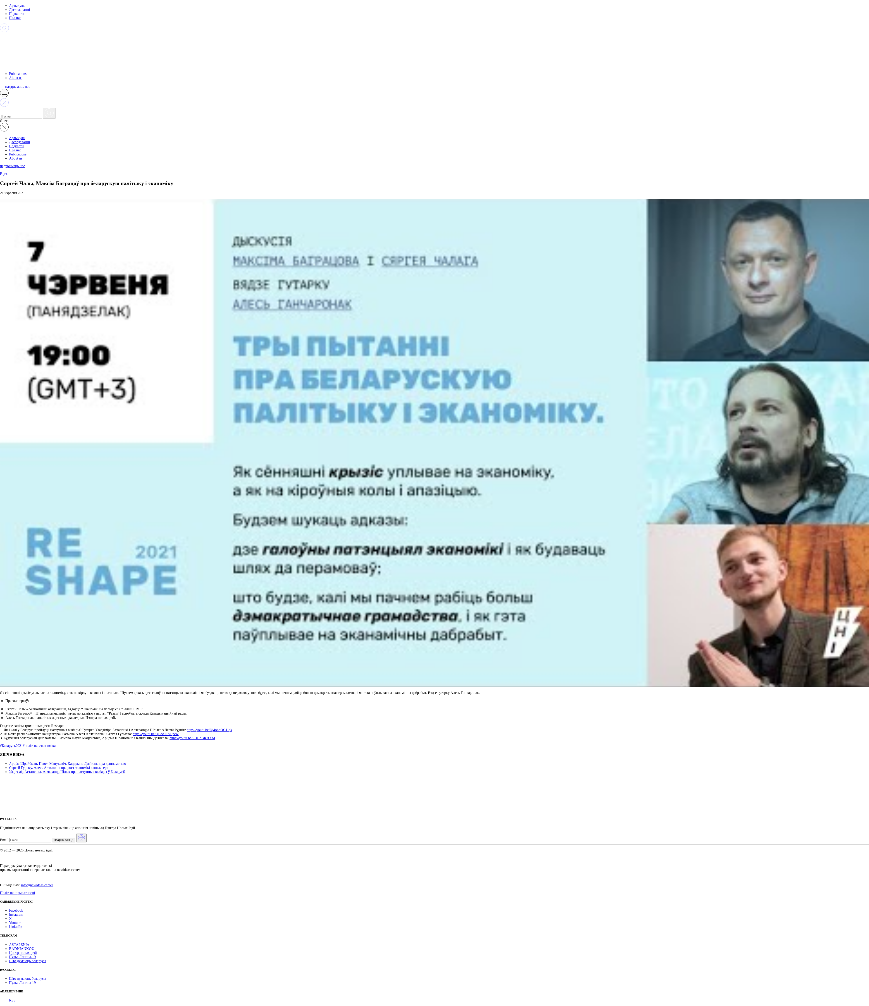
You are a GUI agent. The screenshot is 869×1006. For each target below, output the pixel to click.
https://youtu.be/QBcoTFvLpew (156, 734)
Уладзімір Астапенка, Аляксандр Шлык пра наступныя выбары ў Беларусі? (67, 772)
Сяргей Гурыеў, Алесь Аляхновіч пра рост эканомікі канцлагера (58, 768)
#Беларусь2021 (11, 746)
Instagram (16, 914)
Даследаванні (19, 10)
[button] (4, 96)
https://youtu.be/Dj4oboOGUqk (209, 730)
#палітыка (30, 746)
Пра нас (15, 18)
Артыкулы (17, 5)
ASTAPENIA (19, 944)
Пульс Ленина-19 (22, 957)
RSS (12, 1000)
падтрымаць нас (17, 86)
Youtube (15, 923)
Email (4, 840)
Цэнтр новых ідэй (23, 953)
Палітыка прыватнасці (17, 893)
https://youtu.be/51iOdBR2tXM (192, 738)
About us (15, 78)
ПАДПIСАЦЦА (64, 840)
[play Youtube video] (434, 443)
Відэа (4, 174)
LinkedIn (15, 927)
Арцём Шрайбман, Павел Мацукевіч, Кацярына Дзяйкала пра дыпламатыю (67, 763)
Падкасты (16, 14)
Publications (17, 74)
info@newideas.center (37, 885)
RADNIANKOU (21, 949)
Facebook (16, 910)
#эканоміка (47, 746)
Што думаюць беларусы (27, 961)
